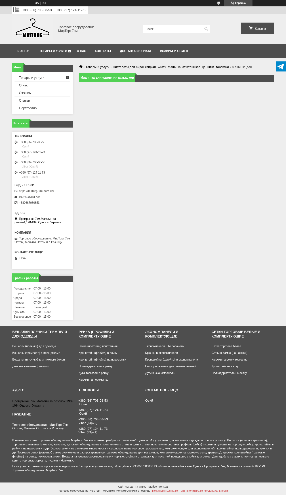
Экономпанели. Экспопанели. (165, 346)
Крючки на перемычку (93, 379)
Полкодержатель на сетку (229, 373)
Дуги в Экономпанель (160, 373)
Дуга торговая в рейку (94, 373)
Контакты (103, 51)
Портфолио (28, 108)
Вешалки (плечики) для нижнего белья (38, 359)
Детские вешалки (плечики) (30, 366)
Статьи (24, 100)
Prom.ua (163, 486)
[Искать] (206, 29)
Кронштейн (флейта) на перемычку (102, 359)
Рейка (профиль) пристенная (98, 346)
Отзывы (25, 93)
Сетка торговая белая (226, 346)
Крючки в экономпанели (161, 352)
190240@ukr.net (29, 197)
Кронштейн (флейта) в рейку (98, 352)
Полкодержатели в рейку (96, 366)
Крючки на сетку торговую (229, 359)
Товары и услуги (53, 51)
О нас (81, 51)
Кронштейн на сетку (225, 366)
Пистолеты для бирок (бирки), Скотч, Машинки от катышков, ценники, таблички (171, 67)
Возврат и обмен (174, 51)
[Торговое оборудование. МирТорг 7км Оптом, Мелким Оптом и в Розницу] (32, 29)
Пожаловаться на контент (168, 490)
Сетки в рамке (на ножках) (229, 352)
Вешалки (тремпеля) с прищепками (36, 352)
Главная (23, 51)
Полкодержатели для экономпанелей (170, 366)
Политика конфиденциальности (207, 490)
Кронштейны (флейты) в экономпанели (171, 359)
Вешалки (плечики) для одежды (34, 346)
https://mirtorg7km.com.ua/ (36, 191)
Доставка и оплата (135, 51)
